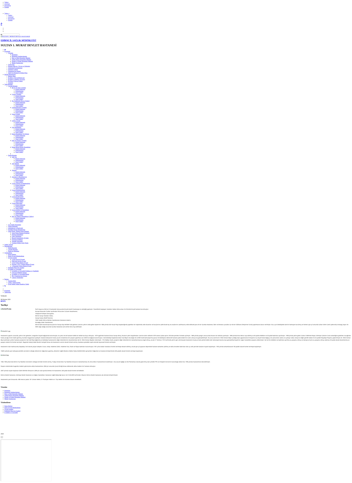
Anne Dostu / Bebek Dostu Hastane (18, 231)
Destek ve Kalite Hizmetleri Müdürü (22, 61)
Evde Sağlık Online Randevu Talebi (18, 284)
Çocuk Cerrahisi (16, 94)
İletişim (6, 279)
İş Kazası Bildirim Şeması (19, 272)
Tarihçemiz (11, 64)
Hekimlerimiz (8, 246)
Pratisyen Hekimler (13, 251)
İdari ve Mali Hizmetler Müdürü (21, 58)
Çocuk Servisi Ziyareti (18, 259)
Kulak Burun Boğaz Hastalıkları (21, 147)
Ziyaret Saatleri (12, 258)
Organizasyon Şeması (14, 71)
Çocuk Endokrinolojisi (18, 190)
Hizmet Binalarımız (10, 74)
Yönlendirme (8, 253)
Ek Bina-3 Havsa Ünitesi (15, 81)
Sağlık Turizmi (8, 244)
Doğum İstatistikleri (17, 234)
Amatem (10, 83)
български (7, 5)
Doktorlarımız (19, 91)
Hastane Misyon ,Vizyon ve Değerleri (19, 66)
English (6, 7)
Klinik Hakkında (20, 89)
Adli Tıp (14, 157)
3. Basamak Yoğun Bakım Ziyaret (21, 266)
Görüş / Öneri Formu (14, 282)
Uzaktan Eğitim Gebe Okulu (20, 243)
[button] (7, 13)
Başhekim (15, 54)
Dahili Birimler (12, 155)
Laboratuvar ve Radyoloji (15, 228)
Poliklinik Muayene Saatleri (16, 267)
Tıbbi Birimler (8, 84)
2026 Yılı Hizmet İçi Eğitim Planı (17, 73)
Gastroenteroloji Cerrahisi (19, 107)
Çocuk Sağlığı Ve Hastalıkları (20, 210)
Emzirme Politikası (17, 239)
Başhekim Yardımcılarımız (19, 56)
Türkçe (6, 2)
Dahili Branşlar (12, 248)
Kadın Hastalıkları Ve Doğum (20, 134)
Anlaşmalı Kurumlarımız (15, 68)
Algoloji (14, 170)
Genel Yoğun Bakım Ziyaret (20, 263)
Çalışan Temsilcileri (17, 277)
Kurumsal (7, 51)
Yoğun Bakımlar (13, 226)
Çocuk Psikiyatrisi (17, 203)
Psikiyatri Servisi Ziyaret (19, 261)
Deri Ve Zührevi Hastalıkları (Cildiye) (23, 216)
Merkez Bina (12, 76)
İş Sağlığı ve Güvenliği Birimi (20, 274)
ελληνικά (7, 4)
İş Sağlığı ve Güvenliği (14, 269)
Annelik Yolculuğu (17, 241)
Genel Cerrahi (16, 114)
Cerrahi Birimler (13, 86)
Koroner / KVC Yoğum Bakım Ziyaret (23, 264)
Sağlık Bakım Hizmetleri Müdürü (21, 59)
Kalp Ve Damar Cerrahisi (19, 140)
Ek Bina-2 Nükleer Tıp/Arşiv (16, 79)
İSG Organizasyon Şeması (19, 276)
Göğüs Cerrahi (16, 121)
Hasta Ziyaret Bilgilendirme (16, 256)
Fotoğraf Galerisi (13, 69)
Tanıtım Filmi (12, 281)
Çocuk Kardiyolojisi (17, 196)
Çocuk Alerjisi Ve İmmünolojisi (21, 183)
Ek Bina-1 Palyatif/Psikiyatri (16, 78)
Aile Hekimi (15, 163)
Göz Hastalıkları (16, 127)
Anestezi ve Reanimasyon (19, 177)
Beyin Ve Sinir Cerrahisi (19, 88)
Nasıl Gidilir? (19, 92)
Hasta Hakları (12, 254)
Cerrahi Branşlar (13, 249)
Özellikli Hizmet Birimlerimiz (16, 229)
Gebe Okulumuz (16, 236)
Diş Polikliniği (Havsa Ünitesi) (21, 101)
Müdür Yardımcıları (17, 63)
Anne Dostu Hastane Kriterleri (20, 233)
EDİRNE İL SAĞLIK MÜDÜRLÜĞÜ (18, 40)
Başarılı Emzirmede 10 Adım (20, 238)
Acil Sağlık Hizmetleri (14, 225)
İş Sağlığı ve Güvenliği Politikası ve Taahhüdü (25, 271)
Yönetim (10, 53)
